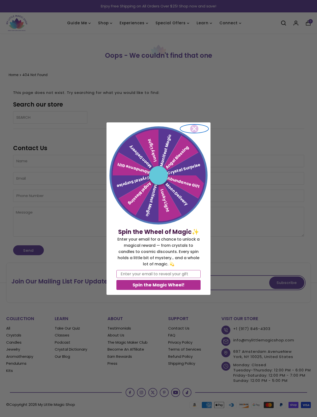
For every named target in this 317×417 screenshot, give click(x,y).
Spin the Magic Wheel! (158, 285)
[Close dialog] (194, 128)
